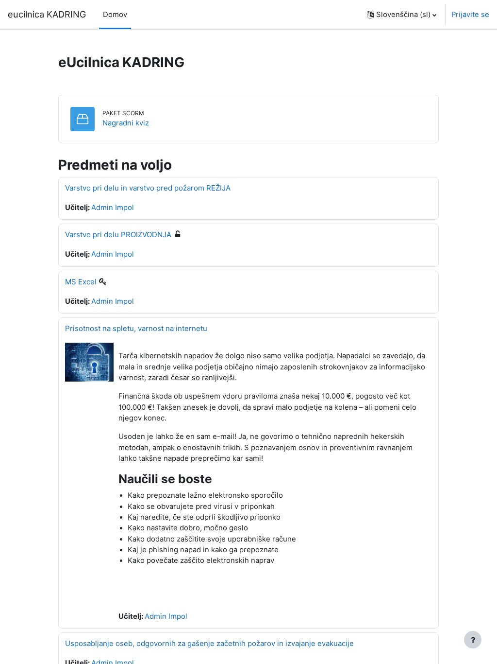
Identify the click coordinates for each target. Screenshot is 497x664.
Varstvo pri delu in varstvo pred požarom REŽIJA (148, 187)
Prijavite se (470, 14)
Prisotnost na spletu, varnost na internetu (136, 328)
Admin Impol (112, 207)
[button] (401, 14)
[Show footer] (472, 639)
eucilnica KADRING (47, 14)
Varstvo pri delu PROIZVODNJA (118, 234)
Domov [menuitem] (115, 14)
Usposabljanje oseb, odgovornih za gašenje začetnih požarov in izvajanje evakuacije (209, 643)
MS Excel (81, 281)
